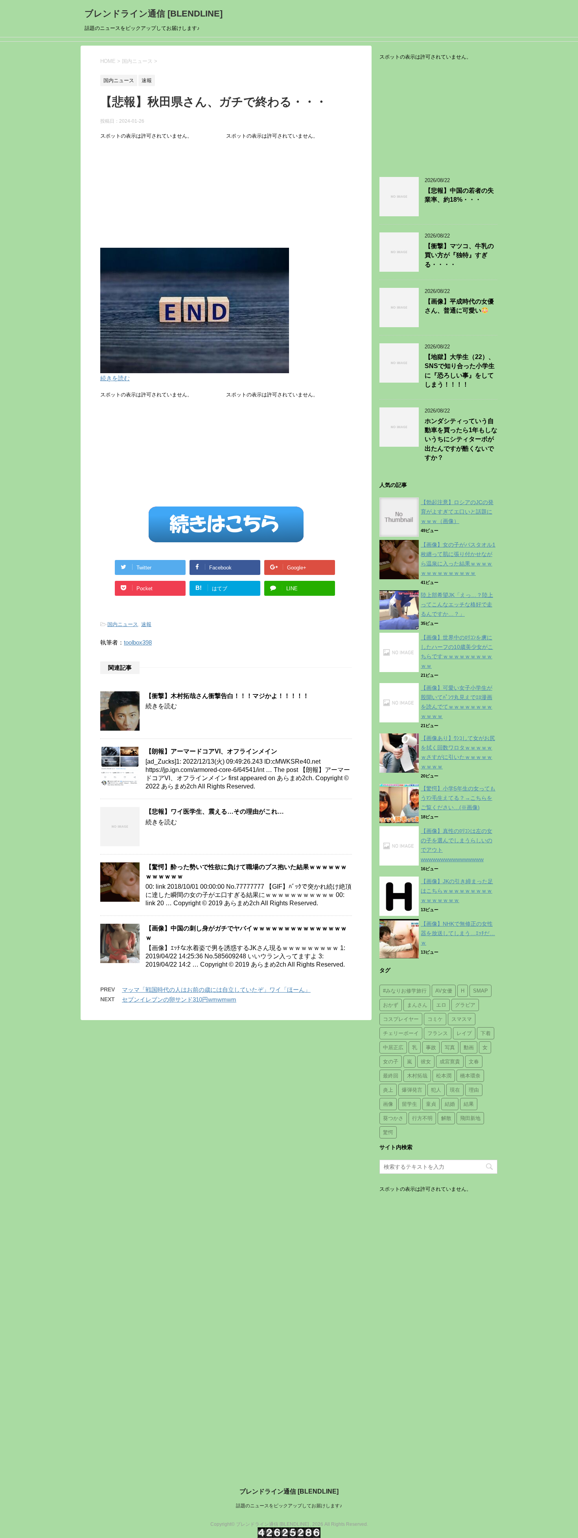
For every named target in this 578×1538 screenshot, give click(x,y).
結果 (469, 1104)
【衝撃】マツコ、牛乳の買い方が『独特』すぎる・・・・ (459, 255)
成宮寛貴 (450, 1062)
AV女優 (443, 991)
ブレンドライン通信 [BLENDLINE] (154, 13)
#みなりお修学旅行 (405, 991)
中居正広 (393, 1047)
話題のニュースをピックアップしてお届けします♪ (289, 1506)
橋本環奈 (470, 1076)
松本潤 (443, 1076)
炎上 (388, 1090)
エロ (441, 1005)
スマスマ (461, 1019)
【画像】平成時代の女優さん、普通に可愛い (459, 306)
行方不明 (422, 1118)
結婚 (450, 1104)
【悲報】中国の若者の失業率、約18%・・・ (459, 195)
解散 (446, 1118)
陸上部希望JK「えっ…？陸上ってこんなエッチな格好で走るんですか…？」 (457, 604)
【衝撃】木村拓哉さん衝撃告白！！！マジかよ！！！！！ (227, 696)
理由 (474, 1090)
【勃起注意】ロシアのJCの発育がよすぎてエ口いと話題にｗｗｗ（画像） (457, 511)
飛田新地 (470, 1118)
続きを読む (115, 378)
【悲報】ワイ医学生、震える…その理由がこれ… (214, 811)
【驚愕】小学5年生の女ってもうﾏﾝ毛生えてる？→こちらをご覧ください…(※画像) (458, 797)
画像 (388, 1104)
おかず (390, 1005)
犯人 (436, 1090)
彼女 (426, 1062)
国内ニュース (122, 624)
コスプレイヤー (401, 1019)
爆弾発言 (412, 1090)
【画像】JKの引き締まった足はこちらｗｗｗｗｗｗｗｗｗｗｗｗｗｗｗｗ (457, 890)
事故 (431, 1047)
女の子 (390, 1062)
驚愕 (388, 1132)
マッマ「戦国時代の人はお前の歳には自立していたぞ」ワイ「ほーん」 (216, 989)
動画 (469, 1047)
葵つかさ (393, 1118)
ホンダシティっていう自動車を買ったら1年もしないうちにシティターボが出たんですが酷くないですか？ (461, 439)
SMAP (480, 991)
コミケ (435, 1019)
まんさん (417, 1005)
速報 (146, 624)
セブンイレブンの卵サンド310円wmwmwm (179, 999)
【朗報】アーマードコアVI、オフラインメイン (211, 751)
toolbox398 (138, 642)
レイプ (464, 1033)
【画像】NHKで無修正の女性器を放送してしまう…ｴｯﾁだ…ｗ (458, 933)
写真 (450, 1047)
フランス (437, 1033)
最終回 (390, 1076)
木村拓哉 (417, 1076)
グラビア (465, 1005)
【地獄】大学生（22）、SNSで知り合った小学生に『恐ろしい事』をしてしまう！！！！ (460, 371)
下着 (485, 1033)
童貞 (431, 1104)
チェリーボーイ (401, 1033)
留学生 (409, 1104)
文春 (474, 1062)
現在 (455, 1090)
